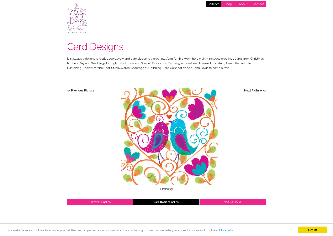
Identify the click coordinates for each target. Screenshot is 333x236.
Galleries (213, 4)
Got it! (312, 229)
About (243, 4)
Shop (228, 4)
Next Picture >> (255, 90)
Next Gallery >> (232, 201)
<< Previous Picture (80, 90)
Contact (258, 4)
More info (226, 230)
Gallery (166, 201)
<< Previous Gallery (100, 201)
